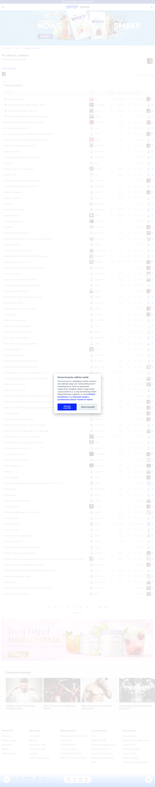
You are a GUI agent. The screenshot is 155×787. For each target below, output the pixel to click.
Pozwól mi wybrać (85, 399)
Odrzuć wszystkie (88, 407)
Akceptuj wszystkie (67, 407)
